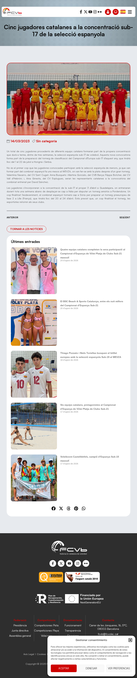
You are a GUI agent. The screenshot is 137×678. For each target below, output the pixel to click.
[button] (130, 640)
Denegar (91, 668)
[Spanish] (123, 11)
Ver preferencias (119, 668)
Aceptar (63, 668)
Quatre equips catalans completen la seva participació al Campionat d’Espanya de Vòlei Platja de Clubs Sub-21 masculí (92, 253)
